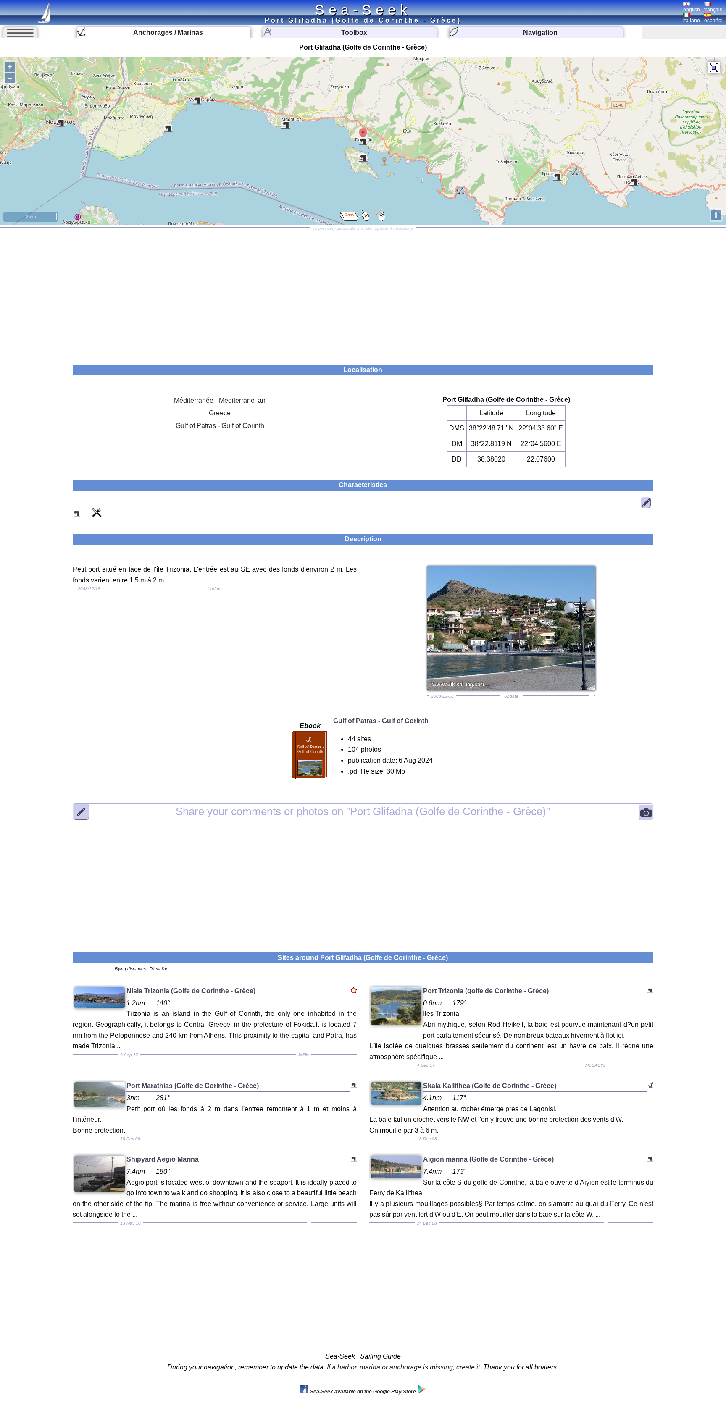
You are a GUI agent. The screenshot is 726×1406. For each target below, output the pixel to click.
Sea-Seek (363, 10)
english (691, 10)
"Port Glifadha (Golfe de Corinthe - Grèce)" (363, 811)
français (713, 10)
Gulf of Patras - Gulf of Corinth (220, 425)
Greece (220, 413)
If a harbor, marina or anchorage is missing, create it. (404, 1367)
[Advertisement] (363, 293)
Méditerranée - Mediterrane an (220, 400)
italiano (691, 21)
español (713, 21)
